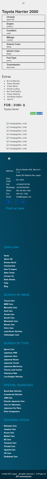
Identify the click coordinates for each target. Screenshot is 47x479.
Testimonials (9, 265)
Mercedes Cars (10, 307)
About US (8, 259)
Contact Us (9, 276)
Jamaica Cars (10, 429)
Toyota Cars (9, 300)
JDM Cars (8, 397)
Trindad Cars (9, 446)
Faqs (6, 283)
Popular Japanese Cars (14, 401)
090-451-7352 (22, 193)
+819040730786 (23, 184)
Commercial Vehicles (13, 394)
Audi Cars (8, 311)
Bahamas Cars (10, 425)
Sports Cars (9, 349)
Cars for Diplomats (12, 404)
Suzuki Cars (9, 317)
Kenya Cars (9, 432)
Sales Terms (9, 272)
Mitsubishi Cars (11, 321)
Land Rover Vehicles (13, 331)
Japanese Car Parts (12, 408)
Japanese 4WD (10, 352)
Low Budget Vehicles (13, 376)
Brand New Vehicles (13, 391)
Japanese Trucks (11, 363)
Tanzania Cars (10, 443)
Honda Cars (9, 314)
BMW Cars (8, 304)
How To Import (10, 269)
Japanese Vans (10, 356)
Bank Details (9, 279)
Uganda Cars (9, 449)
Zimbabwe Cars (11, 456)
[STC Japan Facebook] (16, 201)
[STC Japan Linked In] (23, 201)
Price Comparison (12, 411)
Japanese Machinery (13, 366)
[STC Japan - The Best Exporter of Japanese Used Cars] (23, 2)
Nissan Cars (9, 324)
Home (6, 255)
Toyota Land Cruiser (13, 369)
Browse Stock (10, 262)
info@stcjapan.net (23, 196)
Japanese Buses (11, 359)
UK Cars (7, 453)
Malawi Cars (9, 436)
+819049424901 (23, 187)
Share (32, 113)
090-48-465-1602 (23, 190)
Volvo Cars (8, 328)
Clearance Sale (10, 373)
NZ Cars (7, 439)
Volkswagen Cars (11, 334)
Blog (6, 286)
